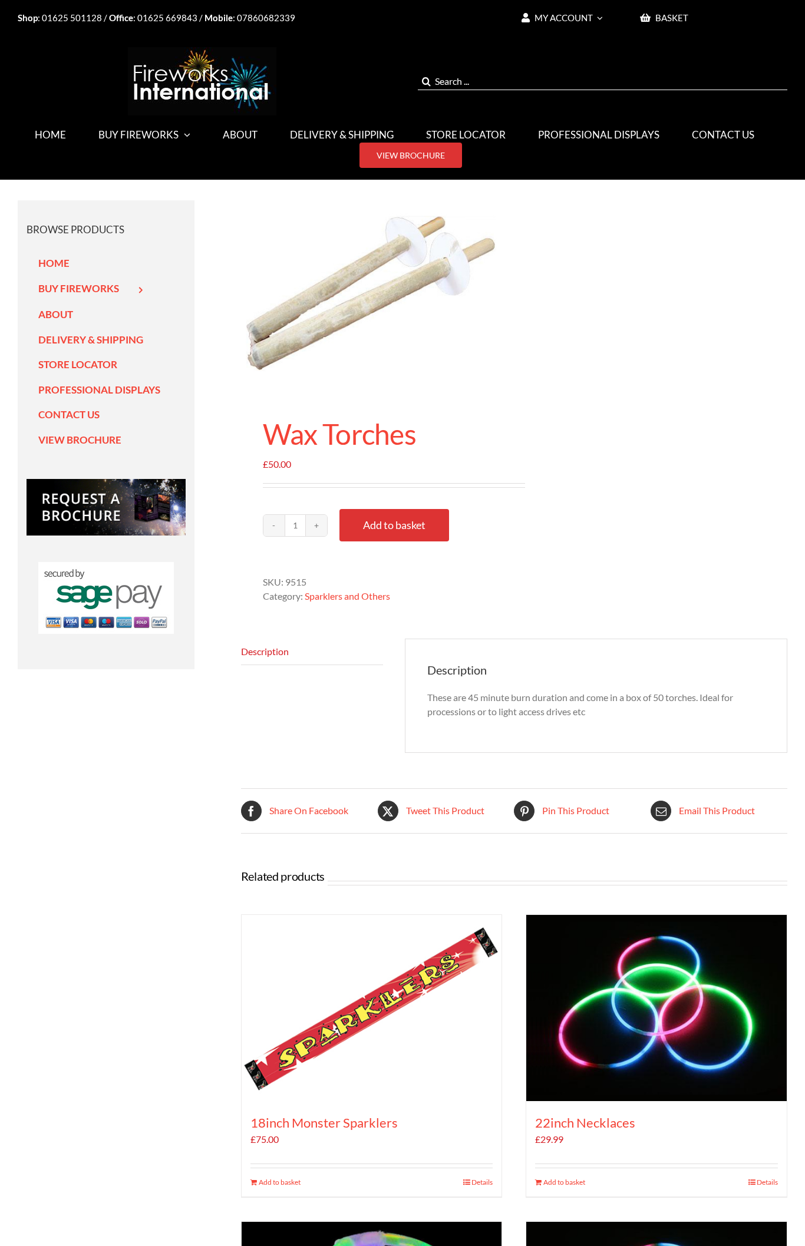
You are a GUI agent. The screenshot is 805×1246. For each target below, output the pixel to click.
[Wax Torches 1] (372, 294)
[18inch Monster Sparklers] (372, 1008)
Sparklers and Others (347, 595)
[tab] (312, 652)
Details (482, 1182)
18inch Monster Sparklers (324, 1123)
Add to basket (394, 524)
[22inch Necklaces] (656, 1008)
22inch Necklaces (585, 1123)
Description (265, 651)
